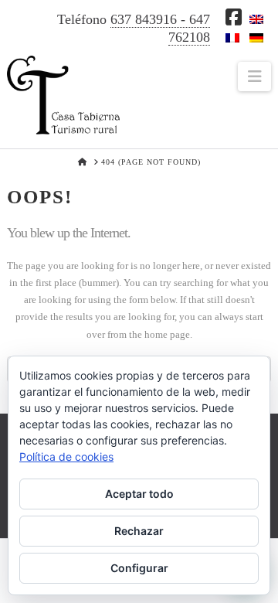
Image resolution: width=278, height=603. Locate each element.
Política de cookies (66, 456)
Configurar (139, 567)
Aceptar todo (139, 493)
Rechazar (139, 530)
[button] (254, 76)
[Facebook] (233, 17)
